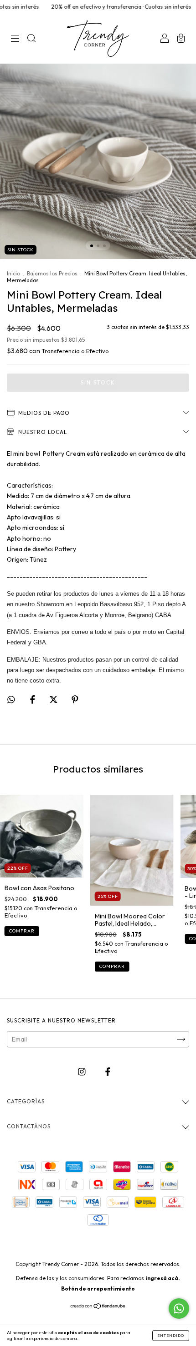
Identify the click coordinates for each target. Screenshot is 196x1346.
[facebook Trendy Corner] (108, 1071)
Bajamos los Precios (52, 273)
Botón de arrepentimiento (98, 1288)
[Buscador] (31, 39)
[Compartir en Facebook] (33, 699)
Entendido (170, 1335)
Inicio (13, 273)
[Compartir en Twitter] (54, 699)
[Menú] (15, 39)
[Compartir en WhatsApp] (11, 699)
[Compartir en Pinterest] (75, 699)
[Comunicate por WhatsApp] (179, 1308)
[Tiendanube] (98, 1307)
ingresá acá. (162, 1278)
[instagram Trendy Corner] (82, 1071)
